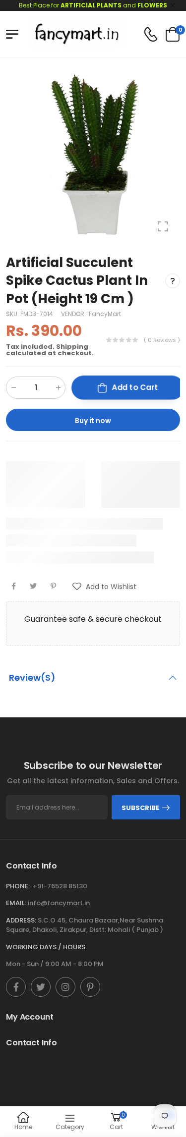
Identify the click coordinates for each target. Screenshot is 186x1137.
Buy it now (93, 421)
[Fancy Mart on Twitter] (41, 987)
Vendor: (74, 314)
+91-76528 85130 (60, 886)
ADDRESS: (21, 920)
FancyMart (105, 314)
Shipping (72, 346)
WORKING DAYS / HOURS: (46, 947)
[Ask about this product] (172, 280)
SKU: (13, 314)
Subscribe (140, 807)
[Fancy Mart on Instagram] (65, 987)
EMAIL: (16, 903)
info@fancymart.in (59, 903)
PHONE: (18, 886)
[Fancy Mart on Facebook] (16, 987)
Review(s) (32, 677)
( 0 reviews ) (162, 340)
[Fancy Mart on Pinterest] (90, 987)
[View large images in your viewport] (163, 226)
